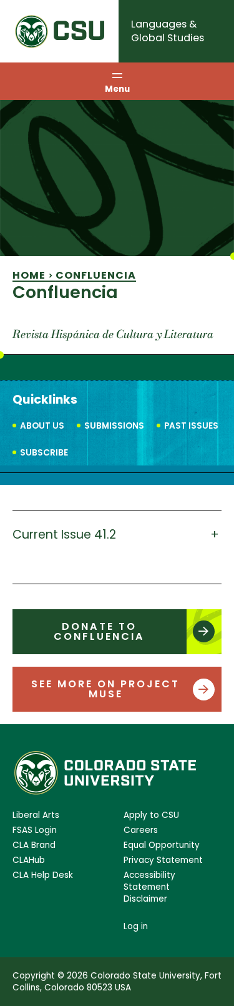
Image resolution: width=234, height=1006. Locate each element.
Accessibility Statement (149, 881)
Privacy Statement (163, 860)
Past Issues (191, 426)
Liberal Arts (35, 815)
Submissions (114, 426)
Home (29, 275)
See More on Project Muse (105, 689)
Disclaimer (145, 899)
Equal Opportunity (162, 845)
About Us (42, 426)
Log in (136, 926)
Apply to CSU (151, 815)
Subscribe (44, 453)
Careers (141, 830)
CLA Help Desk (42, 875)
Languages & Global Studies (167, 31)
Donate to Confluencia (99, 631)
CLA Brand (34, 845)
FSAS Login (34, 830)
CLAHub (28, 860)
